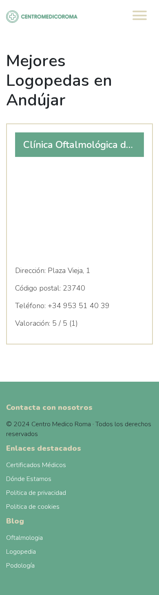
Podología (20, 565)
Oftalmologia (24, 537)
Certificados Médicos (36, 465)
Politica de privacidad (36, 492)
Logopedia (21, 551)
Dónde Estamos (28, 478)
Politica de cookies (33, 506)
